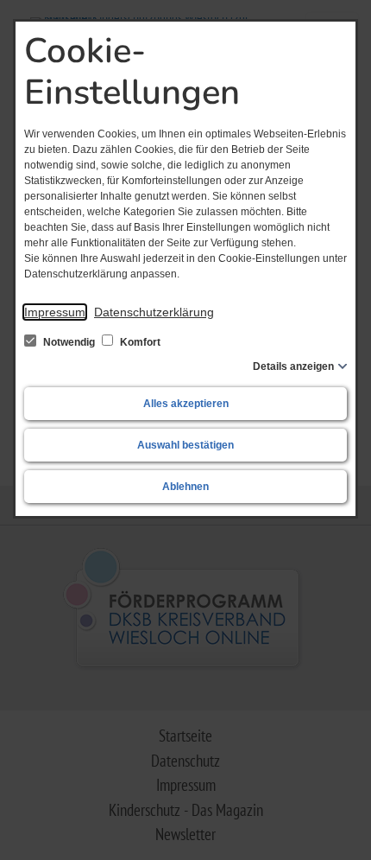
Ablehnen (185, 487)
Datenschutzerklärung (154, 312)
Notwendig (69, 342)
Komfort (138, 342)
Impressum (54, 312)
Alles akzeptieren (186, 404)
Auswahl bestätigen (185, 445)
